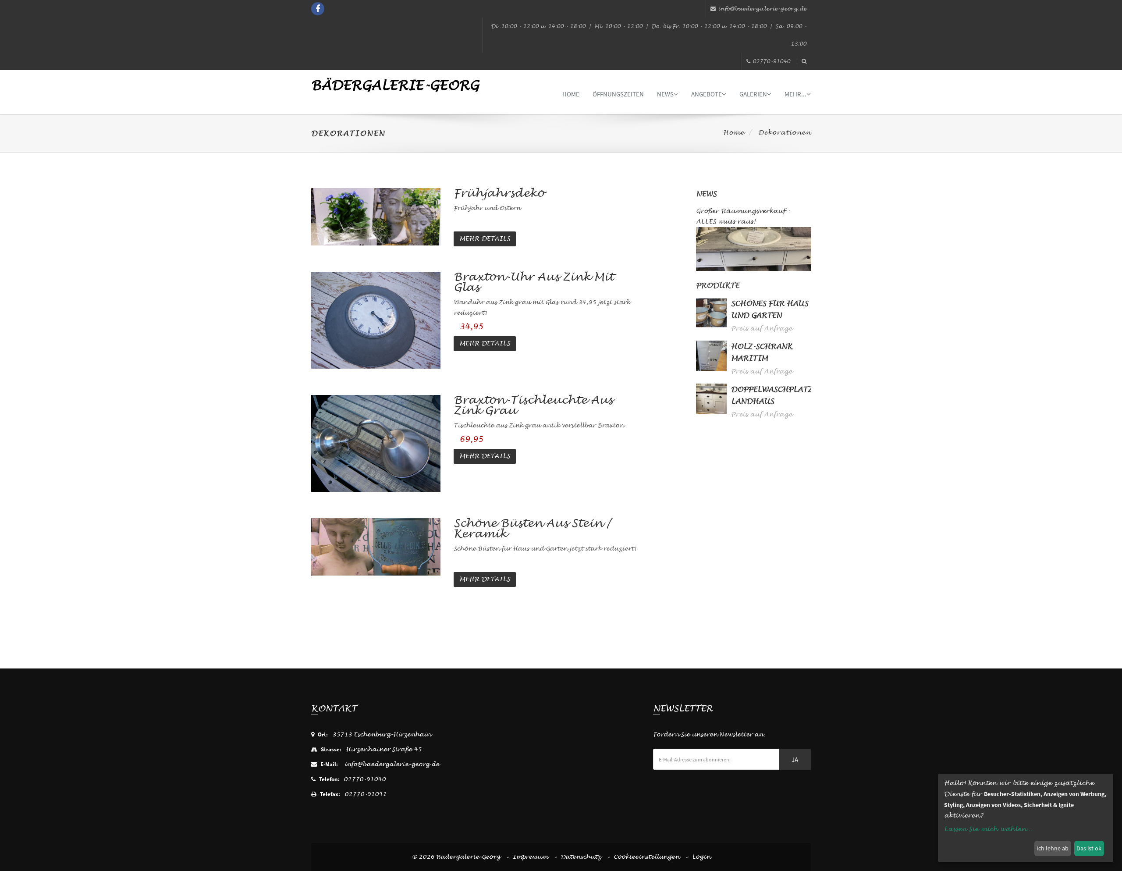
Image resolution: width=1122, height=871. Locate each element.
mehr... (795, 94)
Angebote (706, 94)
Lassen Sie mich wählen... (988, 829)
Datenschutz (581, 856)
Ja (795, 759)
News (665, 94)
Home (570, 94)
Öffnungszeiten (618, 94)
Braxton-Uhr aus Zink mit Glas (534, 282)
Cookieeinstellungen (646, 856)
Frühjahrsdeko (499, 193)
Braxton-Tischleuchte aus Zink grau (533, 405)
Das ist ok (1088, 848)
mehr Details (484, 239)
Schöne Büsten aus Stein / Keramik (532, 528)
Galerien (753, 94)
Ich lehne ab (1053, 848)
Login (701, 856)
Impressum (530, 856)
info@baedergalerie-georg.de (762, 8)
